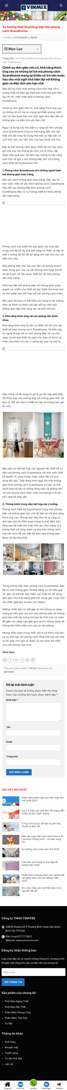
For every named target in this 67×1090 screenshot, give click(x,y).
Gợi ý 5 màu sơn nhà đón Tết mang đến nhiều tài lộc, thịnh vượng (43, 812)
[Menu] (6, 5)
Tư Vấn (8, 1023)
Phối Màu (59, 1088)
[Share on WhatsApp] (4, 660)
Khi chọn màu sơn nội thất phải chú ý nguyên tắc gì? (42, 889)
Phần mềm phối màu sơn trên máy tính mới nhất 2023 (43, 799)
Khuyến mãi (11, 1047)
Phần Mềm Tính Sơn (16, 1017)
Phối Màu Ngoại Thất (17, 1001)
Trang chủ (7, 58)
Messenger (46, 1088)
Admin (34, 37)
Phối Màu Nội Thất (15, 1006)
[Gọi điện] (33, 1083)
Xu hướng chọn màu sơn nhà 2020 (40, 849)
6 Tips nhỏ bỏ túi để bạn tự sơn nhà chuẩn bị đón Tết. (41, 825)
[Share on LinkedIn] (33, 660)
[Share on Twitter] (16, 660)
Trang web (12, 756)
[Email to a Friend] (21, 660)
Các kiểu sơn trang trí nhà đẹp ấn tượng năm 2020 (40, 863)
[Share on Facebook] (10, 660)
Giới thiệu (10, 1041)
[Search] (61, 5)
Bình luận (12, 700)
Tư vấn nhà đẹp (13, 1058)
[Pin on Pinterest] (27, 660)
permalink (9, 671)
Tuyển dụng (11, 1052)
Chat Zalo (20, 1088)
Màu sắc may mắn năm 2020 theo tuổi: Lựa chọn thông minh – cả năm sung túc (43, 839)
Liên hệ (9, 1064)
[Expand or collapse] (37, 48)
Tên (8, 727)
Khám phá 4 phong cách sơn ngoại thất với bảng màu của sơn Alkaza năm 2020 (43, 878)
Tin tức (33, 668)
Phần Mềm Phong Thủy (18, 1012)
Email (9, 741)
